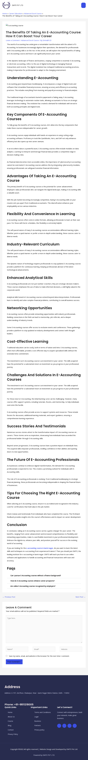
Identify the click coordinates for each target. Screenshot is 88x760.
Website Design (46, 749)
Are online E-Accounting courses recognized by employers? (32, 586)
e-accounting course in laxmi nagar (39, 548)
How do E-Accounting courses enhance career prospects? (32, 581)
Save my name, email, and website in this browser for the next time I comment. (39, 656)
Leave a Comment (13, 40)
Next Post (80, 597)
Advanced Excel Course (30, 40)
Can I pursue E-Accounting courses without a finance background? (35, 575)
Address (12, 686)
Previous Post (9, 597)
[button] (44, 575)
